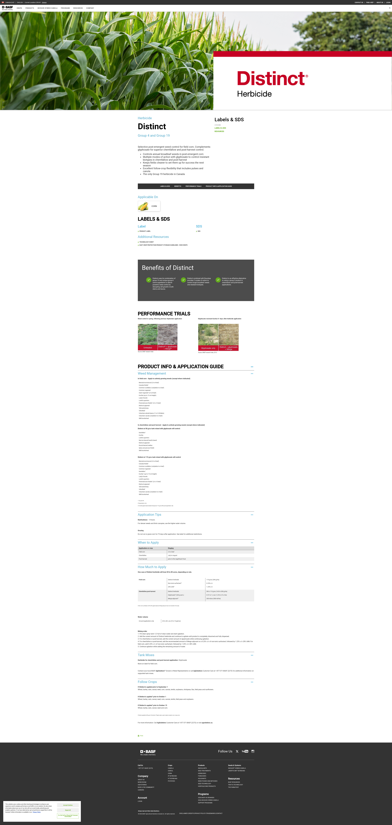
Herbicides (202, 773)
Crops (19, 8)
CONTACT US (359, 2)
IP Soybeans (172, 776)
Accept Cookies (68, 805)
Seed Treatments (204, 771)
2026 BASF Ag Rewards (206, 797)
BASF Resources (234, 782)
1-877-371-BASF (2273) (145, 768)
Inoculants (202, 768)
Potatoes (171, 781)
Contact (219, 813)
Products (30, 8)
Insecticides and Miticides (207, 781)
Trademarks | (211, 813)
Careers (141, 790)
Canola (171, 768)
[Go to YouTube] (245, 751)
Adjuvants (202, 778)
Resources (78, 8)
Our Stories (142, 785)
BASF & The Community (146, 787)
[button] (196, 367)
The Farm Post (233, 787)
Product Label (145, 231)
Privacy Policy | (200, 813)
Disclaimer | (183, 813)
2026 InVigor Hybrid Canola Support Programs (208, 801)
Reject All (68, 810)
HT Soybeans (172, 778)
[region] (42, 811)
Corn (170, 773)
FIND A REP (370, 2)
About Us (141, 779)
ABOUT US (379, 2)
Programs (65, 8)
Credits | (191, 813)
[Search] (390, 8)
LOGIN (388, 2)
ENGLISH (20, 2)
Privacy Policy (37, 812)
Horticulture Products (207, 786)
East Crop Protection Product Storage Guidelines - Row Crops (163, 245)
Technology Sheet (146, 242)
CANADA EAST (9, 2)
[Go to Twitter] (237, 751)
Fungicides (202, 776)
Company (90, 8)
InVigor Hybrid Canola (47, 8)
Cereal (170, 771)
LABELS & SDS (220, 128)
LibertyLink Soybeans (236, 771)
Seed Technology (204, 783)
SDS (199, 231)
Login (140, 801)
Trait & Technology (235, 785)
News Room (142, 782)
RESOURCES (219, 131)
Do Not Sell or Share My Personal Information (68, 815)
